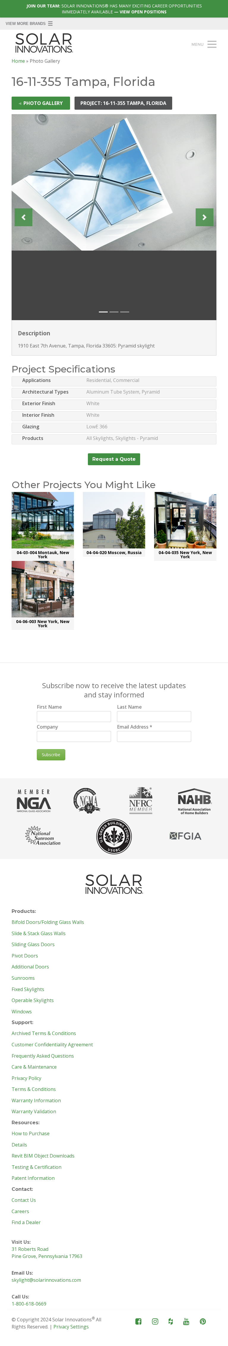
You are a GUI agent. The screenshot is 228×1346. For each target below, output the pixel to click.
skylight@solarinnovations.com (46, 1280)
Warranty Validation (34, 1111)
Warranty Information (36, 1100)
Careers (20, 1211)
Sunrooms (23, 978)
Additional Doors (30, 967)
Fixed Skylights (28, 989)
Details (19, 1145)
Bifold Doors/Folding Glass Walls (48, 922)
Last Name (129, 707)
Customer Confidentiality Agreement (52, 1045)
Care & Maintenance (34, 1067)
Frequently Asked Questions (43, 1056)
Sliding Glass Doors (33, 944)
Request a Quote (114, 459)
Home (18, 61)
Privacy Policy (26, 1078)
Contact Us (24, 1200)
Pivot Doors (25, 956)
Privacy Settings (71, 1326)
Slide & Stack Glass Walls (39, 933)
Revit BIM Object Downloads (43, 1156)
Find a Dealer (26, 1222)
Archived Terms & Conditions (44, 1033)
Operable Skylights (33, 1000)
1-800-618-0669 (29, 1304)
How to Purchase (31, 1133)
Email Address (134, 727)
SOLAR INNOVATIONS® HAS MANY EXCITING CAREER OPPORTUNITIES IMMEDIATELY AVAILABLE (114, 9)
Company (47, 727)
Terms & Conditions (34, 1089)
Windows (22, 1012)
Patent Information (33, 1178)
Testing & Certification (36, 1167)
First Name (49, 707)
